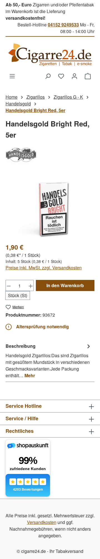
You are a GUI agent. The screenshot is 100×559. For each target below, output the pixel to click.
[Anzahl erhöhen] (31, 285)
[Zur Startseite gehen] (50, 54)
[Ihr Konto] (74, 75)
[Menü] (12, 75)
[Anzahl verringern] (9, 285)
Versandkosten (41, 522)
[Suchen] (47, 75)
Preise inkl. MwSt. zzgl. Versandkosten (44, 267)
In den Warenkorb (65, 285)
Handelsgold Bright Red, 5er (35, 110)
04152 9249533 (63, 24)
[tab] (49, 360)
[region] (50, 206)
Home (12, 97)
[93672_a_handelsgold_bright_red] (50, 206)
